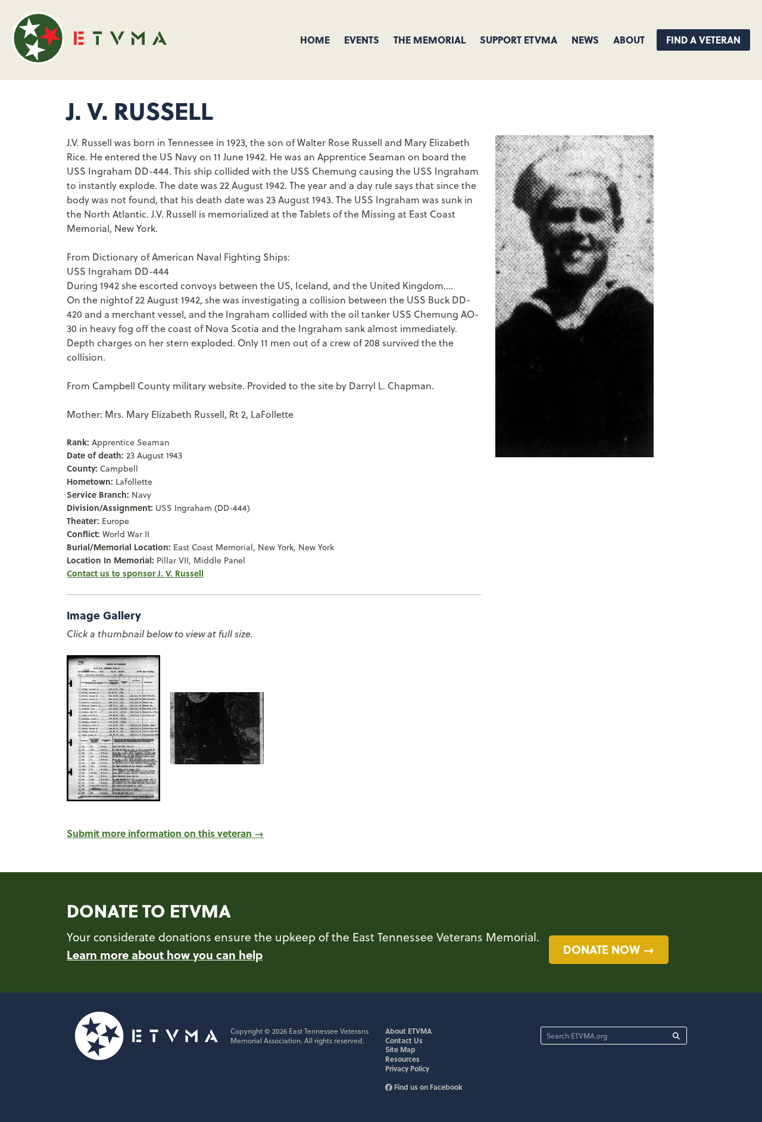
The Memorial (430, 40)
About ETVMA (408, 1030)
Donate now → (608, 949)
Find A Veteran (703, 40)
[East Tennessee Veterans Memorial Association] (89, 60)
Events (361, 40)
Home (315, 40)
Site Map (400, 1049)
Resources (402, 1058)
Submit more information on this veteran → (165, 833)
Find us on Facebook (427, 1086)
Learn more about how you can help (165, 954)
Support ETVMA (518, 40)
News (585, 40)
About (629, 40)
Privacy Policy (407, 1068)
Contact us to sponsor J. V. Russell (135, 573)
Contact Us (404, 1040)
